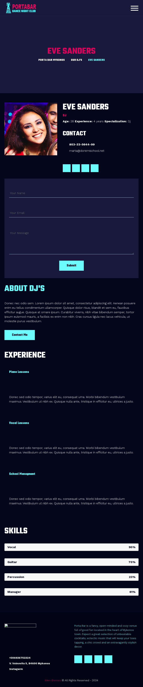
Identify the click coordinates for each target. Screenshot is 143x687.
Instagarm (16, 668)
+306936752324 (20, 657)
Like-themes (53, 680)
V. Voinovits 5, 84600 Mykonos (29, 663)
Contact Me (19, 335)
